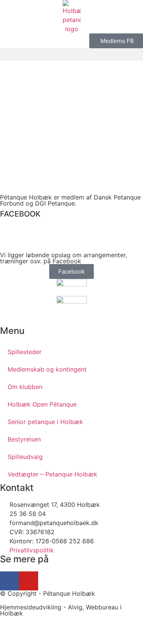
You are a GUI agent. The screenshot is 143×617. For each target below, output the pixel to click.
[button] (71, 54)
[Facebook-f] (9, 580)
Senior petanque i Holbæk (45, 422)
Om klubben (25, 387)
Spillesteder (25, 352)
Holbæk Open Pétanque (42, 404)
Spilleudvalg (25, 456)
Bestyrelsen (24, 439)
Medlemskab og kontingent (47, 369)
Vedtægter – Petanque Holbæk (52, 474)
